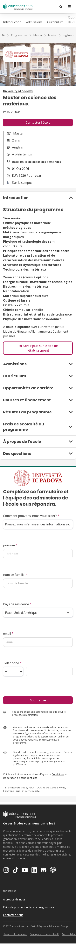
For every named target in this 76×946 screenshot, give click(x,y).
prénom (10, 545)
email (8, 633)
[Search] (60, 6)
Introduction (12, 22)
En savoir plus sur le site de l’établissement (38, 348)
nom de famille (15, 575)
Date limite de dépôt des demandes (36, 162)
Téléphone (12, 663)
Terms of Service (24, 790)
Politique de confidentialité (44, 934)
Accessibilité (69, 934)
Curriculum (55, 22)
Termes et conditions (15, 934)
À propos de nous (14, 899)
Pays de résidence (17, 604)
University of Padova (18, 91)
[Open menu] (69, 6)
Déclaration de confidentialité (20, 778)
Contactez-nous (13, 915)
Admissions (34, 22)
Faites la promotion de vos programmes (28, 907)
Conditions (58, 774)
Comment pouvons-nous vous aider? (31, 516)
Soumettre (38, 700)
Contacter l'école (37, 122)
